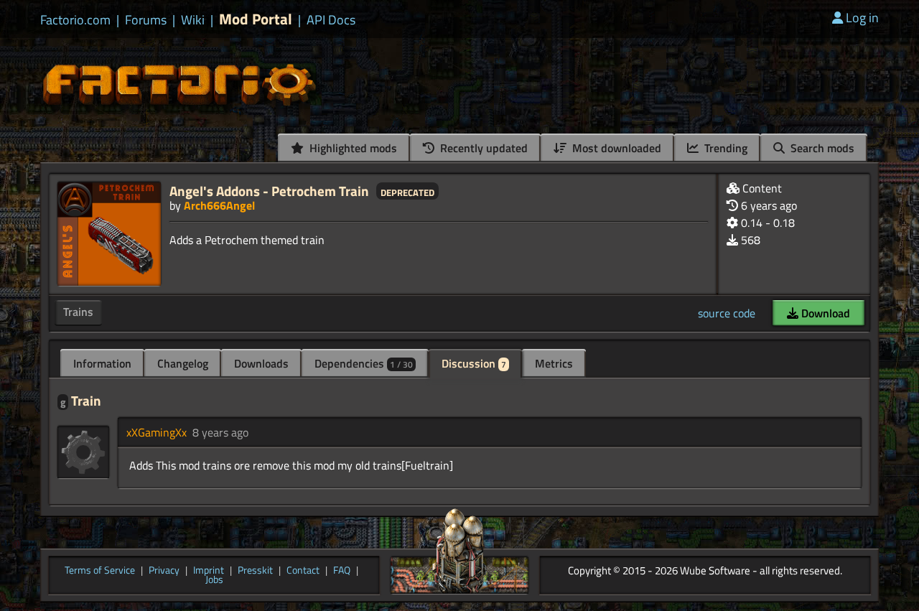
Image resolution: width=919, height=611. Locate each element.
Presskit (255, 571)
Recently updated (482, 148)
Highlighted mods (352, 148)
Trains (78, 311)
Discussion (474, 363)
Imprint (208, 571)
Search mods (821, 148)
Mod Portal (255, 19)
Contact (302, 571)
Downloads (261, 363)
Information (102, 363)
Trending (724, 148)
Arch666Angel (219, 205)
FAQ (341, 571)
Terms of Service (100, 571)
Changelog (182, 363)
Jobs (214, 580)
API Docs (331, 20)
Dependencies (363, 363)
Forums (146, 20)
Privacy (164, 571)
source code (726, 313)
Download (824, 313)
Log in (862, 17)
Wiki (193, 20)
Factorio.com (75, 20)
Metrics (554, 363)
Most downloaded (615, 148)
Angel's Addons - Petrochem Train (269, 190)
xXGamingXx (156, 432)
